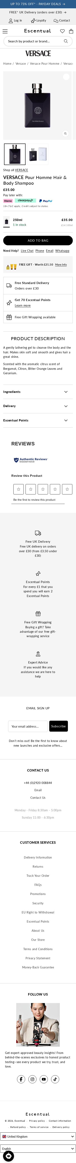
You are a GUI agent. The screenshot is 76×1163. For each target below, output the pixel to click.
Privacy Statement (38, 958)
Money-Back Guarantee (38, 967)
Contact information (60, 1120)
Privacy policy (37, 1120)
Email (49, 250)
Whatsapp (62, 250)
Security (38, 903)
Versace (21, 170)
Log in (18, 20)
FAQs (38, 884)
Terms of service (39, 1127)
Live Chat (27, 250)
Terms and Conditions (38, 949)
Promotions (38, 894)
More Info (61, 264)
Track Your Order (38, 875)
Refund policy (18, 1127)
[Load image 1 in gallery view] (14, 154)
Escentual (20, 1120)
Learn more (23, 305)
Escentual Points (38, 921)
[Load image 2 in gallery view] (37, 154)
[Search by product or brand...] (65, 41)
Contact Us (38, 797)
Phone (39, 250)
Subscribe (58, 726)
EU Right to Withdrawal (38, 912)
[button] (5, 31)
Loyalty (41, 20)
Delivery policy (61, 1127)
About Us (38, 930)
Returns (38, 866)
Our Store (38, 939)
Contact (64, 20)
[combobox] (38, 41)
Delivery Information (38, 857)
